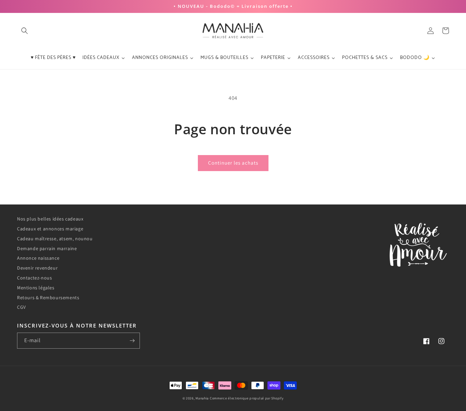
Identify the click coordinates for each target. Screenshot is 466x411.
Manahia (202, 398)
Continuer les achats (233, 162)
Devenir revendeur (37, 268)
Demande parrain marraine (47, 248)
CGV (21, 307)
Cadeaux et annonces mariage (50, 229)
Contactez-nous (34, 278)
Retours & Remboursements (48, 297)
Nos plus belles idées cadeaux (50, 219)
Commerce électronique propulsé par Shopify (246, 398)
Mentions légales (36, 288)
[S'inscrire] (132, 341)
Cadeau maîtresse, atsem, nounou (55, 238)
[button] (24, 30)
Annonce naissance (38, 258)
